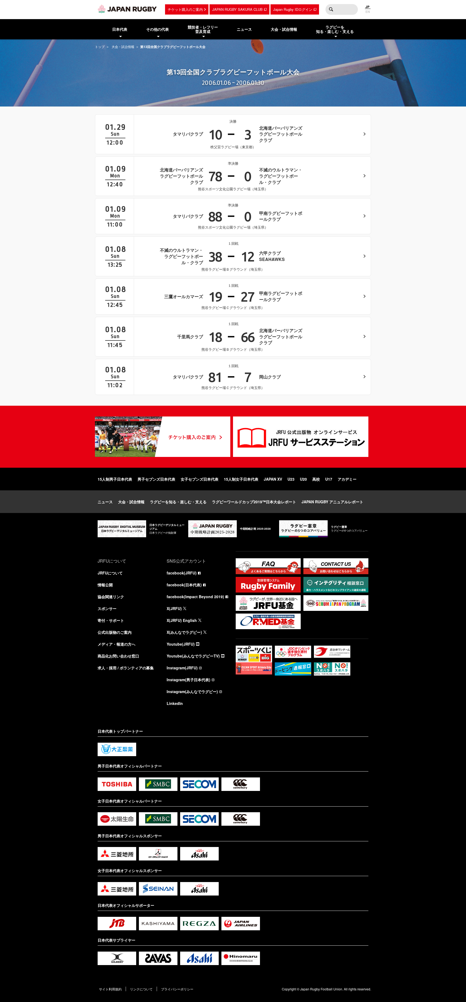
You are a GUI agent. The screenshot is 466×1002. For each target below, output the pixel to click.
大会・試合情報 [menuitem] (284, 29)
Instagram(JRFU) (182, 667)
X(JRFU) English (182, 620)
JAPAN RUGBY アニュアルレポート (332, 501)
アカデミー (347, 479)
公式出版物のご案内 (115, 632)
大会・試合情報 (123, 46)
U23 (290, 479)
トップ (100, 46)
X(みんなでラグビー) (184, 632)
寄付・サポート (111, 620)
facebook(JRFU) (182, 573)
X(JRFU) (174, 608)
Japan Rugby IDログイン (292, 9)
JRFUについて (110, 573)
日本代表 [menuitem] (119, 29)
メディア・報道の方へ (116, 644)
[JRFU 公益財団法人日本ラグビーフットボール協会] (127, 9)
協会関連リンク (111, 596)
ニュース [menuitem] (244, 29)
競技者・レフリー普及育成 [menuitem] (203, 29)
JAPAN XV (273, 479)
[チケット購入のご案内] (162, 436)
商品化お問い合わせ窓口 (118, 656)
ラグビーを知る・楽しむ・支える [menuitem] (335, 29)
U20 (303, 479)
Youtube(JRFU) (181, 644)
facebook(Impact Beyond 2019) (195, 596)
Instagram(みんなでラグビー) (192, 691)
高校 (316, 479)
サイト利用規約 (110, 989)
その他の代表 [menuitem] (157, 29)
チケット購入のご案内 (185, 9)
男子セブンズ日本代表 (156, 479)
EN (367, 11)
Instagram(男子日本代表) (188, 679)
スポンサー (107, 608)
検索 (330, 9)
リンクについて (141, 989)
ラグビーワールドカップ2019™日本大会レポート (254, 501)
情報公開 (105, 584)
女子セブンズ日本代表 (199, 479)
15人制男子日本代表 (115, 479)
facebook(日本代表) (184, 584)
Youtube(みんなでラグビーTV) (193, 656)
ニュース (105, 501)
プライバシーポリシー (177, 989)
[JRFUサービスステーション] (300, 436)
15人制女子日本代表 (241, 479)
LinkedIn (175, 703)
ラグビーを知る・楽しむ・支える (178, 501)
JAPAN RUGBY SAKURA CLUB (237, 9)
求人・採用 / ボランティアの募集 (126, 667)
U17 (328, 479)
